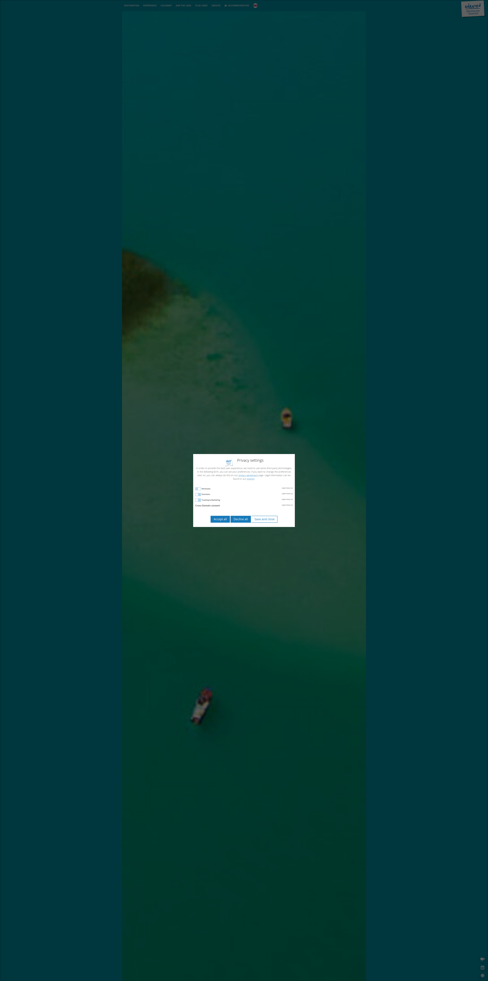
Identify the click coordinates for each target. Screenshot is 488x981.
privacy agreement (248, 475)
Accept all (220, 519)
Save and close (264, 519)
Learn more (286, 488)
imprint (250, 478)
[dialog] (244, 490)
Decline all (241, 519)
